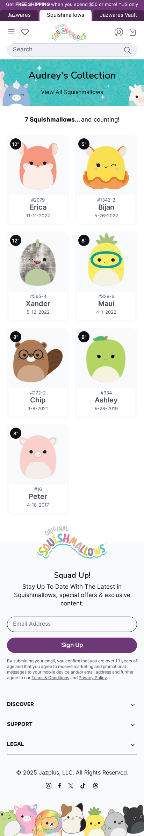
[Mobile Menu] (11, 32)
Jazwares (19, 15)
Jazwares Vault (118, 15)
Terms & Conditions (50, 678)
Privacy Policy (93, 678)
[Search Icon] (127, 50)
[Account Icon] (116, 32)
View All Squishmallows (72, 92)
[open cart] (130, 32)
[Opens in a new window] (48, 785)
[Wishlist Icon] (25, 32)
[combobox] (72, 50)
